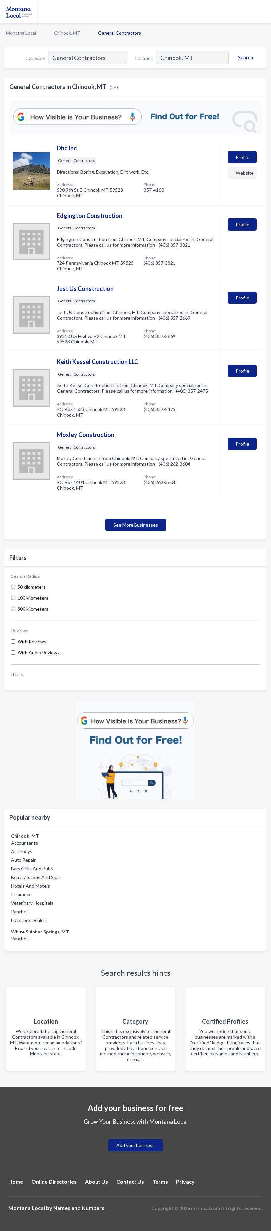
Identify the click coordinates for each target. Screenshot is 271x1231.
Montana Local (21, 33)
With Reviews (32, 641)
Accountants (24, 843)
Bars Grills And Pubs (32, 868)
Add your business (135, 1145)
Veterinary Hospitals (32, 903)
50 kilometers (32, 587)
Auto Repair (23, 860)
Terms (160, 1181)
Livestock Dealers (29, 920)
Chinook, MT (67, 33)
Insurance (21, 894)
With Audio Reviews (38, 652)
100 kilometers (33, 598)
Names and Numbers (78, 1208)
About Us (96, 1181)
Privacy (185, 1181)
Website (244, 173)
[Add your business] (135, 1137)
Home (15, 1181)
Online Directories (54, 1181)
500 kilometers (33, 609)
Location (144, 58)
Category (35, 58)
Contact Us (130, 1181)
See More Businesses (135, 525)
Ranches (20, 911)
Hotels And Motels (30, 886)
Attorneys (21, 851)
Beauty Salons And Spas (36, 877)
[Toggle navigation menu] (262, 11)
